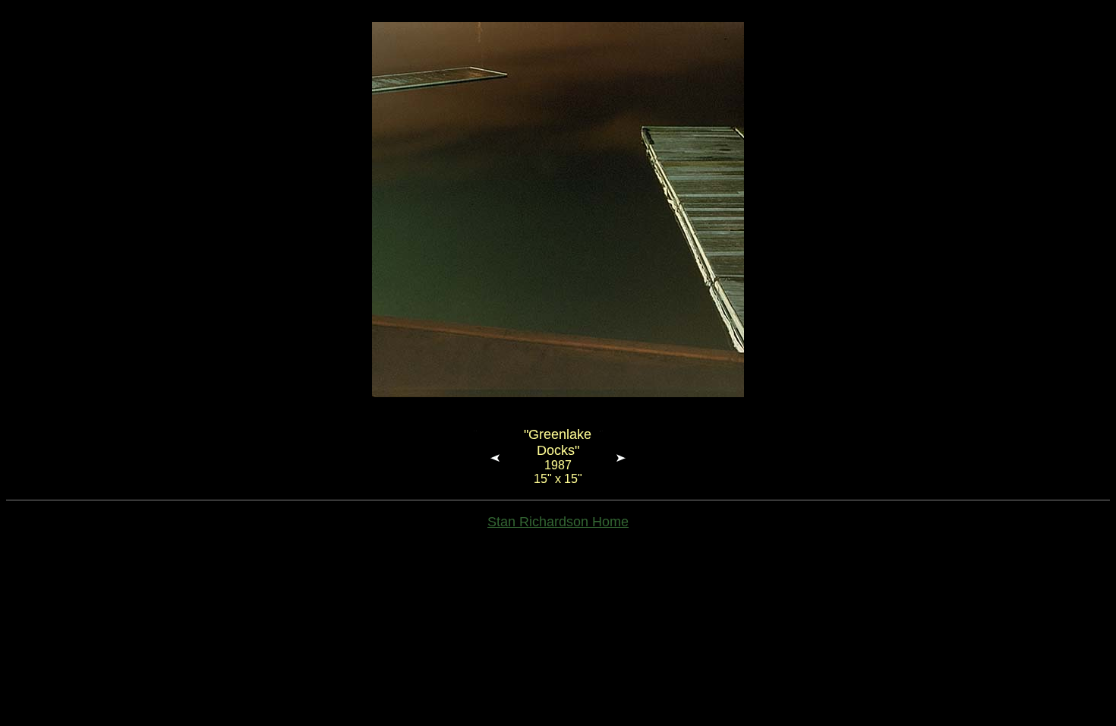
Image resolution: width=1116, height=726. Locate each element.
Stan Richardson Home (558, 521)
